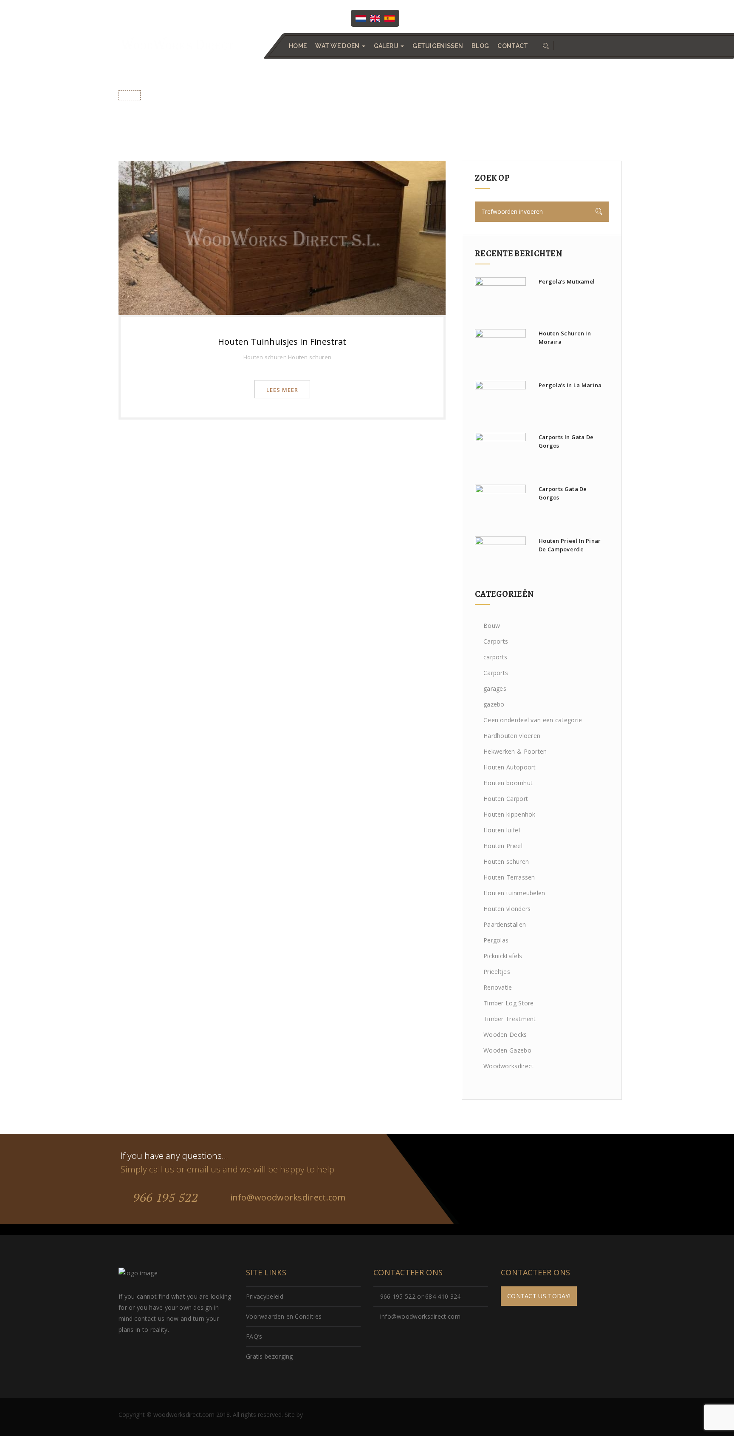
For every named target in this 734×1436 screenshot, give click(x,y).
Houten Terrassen (509, 877)
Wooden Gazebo (507, 1050)
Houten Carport (505, 799)
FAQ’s (254, 1336)
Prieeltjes (496, 972)
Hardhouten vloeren (511, 736)
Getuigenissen (437, 46)
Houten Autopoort (509, 767)
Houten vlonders (507, 909)
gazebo (494, 704)
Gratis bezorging (269, 1356)
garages (494, 688)
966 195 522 (164, 1197)
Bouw (491, 626)
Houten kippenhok (509, 814)
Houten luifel (501, 830)
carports (495, 657)
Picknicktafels (502, 956)
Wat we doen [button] (338, 46)
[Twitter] (441, 17)
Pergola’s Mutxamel (567, 281)
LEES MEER (282, 390)
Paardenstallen (504, 924)
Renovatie (497, 987)
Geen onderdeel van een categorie (532, 720)
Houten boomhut (508, 783)
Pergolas (495, 940)
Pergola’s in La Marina (570, 385)
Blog (480, 46)
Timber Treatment (509, 1019)
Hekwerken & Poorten (515, 751)
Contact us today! (538, 1296)
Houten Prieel (502, 846)
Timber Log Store (508, 1003)
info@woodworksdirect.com (574, 17)
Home (298, 46)
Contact (512, 46)
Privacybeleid (264, 1296)
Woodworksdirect (508, 1066)
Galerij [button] (387, 46)
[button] (545, 46)
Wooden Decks (505, 1034)
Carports (495, 641)
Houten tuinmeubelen (514, 893)
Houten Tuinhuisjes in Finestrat (282, 341)
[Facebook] (423, 17)
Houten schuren (265, 357)
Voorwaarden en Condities (284, 1316)
